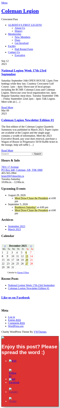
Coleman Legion (20, 11)
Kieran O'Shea (23, 272)
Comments (16, 323)
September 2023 (16, 226)
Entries (14, 320)
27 (27, 263)
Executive (20, 55)
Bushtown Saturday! (25, 207)
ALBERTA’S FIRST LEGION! (25, 25)
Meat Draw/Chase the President (31, 198)
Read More (7, 107)
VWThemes (40, 331)
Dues (17, 40)
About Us (20, 28)
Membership (14, 34)
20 (27, 259)
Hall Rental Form (24, 49)
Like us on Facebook (15, 297)
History (18, 31)
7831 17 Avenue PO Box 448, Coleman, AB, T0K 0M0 (21, 168)
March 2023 (14, 229)
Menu (4, 2)
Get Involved (21, 43)
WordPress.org (16, 326)
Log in (11, 317)
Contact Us (14, 52)
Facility (12, 46)
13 (27, 256)
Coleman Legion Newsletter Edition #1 (27, 120)
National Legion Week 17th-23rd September (31, 285)
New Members (22, 37)
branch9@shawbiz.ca (12, 176)
